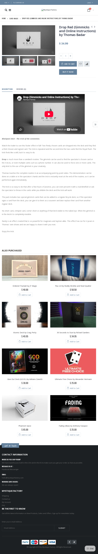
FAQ (3, 505)
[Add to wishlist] (80, 64)
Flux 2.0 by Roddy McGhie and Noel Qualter (73, 286)
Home (4, 18)
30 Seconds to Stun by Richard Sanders (73, 332)
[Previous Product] (91, 26)
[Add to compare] (87, 64)
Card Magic (13, 18)
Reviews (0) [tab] (21, 89)
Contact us (6, 499)
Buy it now (68, 72)
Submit (61, 528)
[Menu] (10, 10)
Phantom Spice (25, 426)
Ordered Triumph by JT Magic (25, 286)
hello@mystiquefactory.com (12, 478)
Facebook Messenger (10, 469)
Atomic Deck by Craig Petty (24, 332)
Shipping (5, 496)
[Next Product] (94, 26)
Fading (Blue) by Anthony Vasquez (73, 426)
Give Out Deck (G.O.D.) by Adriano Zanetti (24, 379)
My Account (6, 502)
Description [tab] (7, 89)
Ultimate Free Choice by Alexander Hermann (73, 379)
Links (89, 3)
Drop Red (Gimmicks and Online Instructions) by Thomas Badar (77, 31)
